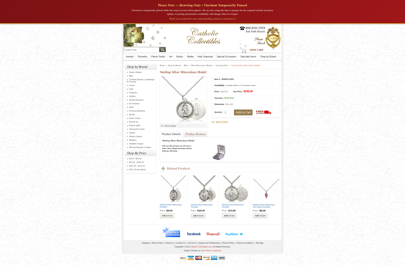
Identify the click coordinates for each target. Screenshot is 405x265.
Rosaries (142, 56)
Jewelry (130, 56)
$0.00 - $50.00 (135, 159)
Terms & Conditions (245, 243)
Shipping (145, 243)
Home (162, 65)
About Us (169, 243)
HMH (131, 107)
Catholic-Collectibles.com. (201, 247)
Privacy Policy (228, 243)
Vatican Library (135, 136)
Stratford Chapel (136, 144)
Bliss (131, 76)
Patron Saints (158, 56)
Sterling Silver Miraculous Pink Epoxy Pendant (264, 206)
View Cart (256, 50)
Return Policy (157, 243)
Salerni (132, 133)
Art (170, 56)
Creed (131, 85)
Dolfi (131, 89)
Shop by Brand (268, 56)
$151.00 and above (137, 169)
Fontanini (133, 93)
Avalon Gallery (135, 72)
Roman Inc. (134, 122)
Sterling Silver (222, 65)
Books (179, 56)
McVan (132, 114)
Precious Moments (137, 111)
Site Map (259, 243)
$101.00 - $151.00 (137, 166)
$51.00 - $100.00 (136, 162)
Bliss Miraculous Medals (201, 65)
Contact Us (180, 243)
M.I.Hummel (134, 104)
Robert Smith (134, 125)
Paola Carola (134, 118)
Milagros (133, 140)
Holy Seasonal (205, 56)
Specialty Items (248, 56)
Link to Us (192, 243)
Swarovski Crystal (136, 129)
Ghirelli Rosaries (136, 100)
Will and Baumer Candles (140, 147)
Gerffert (132, 96)
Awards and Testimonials (209, 243)
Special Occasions (226, 56)
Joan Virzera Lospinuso (211, 250)
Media (190, 56)
